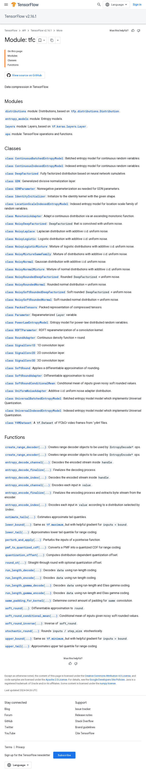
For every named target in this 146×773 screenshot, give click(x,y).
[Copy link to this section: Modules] (26, 102)
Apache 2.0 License (56, 679)
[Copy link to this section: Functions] (29, 437)
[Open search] (99, 4)
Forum (8, 715)
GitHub (9, 721)
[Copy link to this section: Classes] (25, 149)
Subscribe (64, 755)
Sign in (137, 4)
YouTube (10, 733)
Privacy (20, 747)
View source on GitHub (27, 75)
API (24, 30)
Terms (8, 747)
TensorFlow (11, 30)
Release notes (83, 715)
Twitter (9, 727)
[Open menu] (6, 4)
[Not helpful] (138, 30)
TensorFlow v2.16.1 (20, 16)
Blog (7, 708)
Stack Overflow (84, 721)
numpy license (108, 683)
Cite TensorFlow (84, 733)
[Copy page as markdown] (51, 40)
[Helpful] (133, 30)
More (59, 30)
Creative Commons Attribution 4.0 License (108, 675)
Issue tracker (83, 708)
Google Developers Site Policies (107, 679)
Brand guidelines (85, 727)
